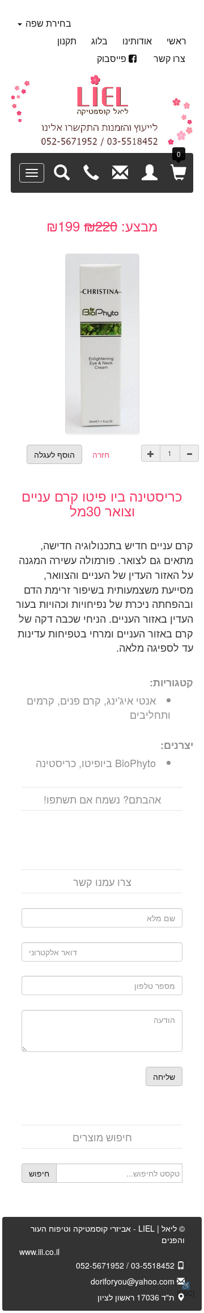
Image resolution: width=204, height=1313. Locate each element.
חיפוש (39, 1173)
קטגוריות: (171, 683)
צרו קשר (169, 58)
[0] (178, 172)
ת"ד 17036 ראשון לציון (137, 1297)
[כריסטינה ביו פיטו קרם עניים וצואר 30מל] (102, 341)
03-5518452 (154, 1265)
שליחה (164, 1076)
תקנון (66, 40)
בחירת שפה (47, 23)
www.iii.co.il (39, 1251)
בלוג (99, 40)
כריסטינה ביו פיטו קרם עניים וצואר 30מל (102, 503)
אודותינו (137, 40)
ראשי (176, 40)
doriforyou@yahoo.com (134, 1281)
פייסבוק (111, 58)
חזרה (100, 454)
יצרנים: (176, 745)
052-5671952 (100, 1265)
